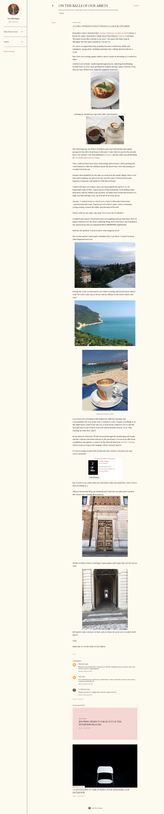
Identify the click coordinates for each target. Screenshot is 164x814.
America (122, 36)
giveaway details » (104, 471)
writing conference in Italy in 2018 (113, 33)
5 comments (86, 728)
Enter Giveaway (94, 477)
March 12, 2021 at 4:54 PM (85, 684)
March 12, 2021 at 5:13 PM (85, 695)
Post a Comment (78, 699)
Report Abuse (9, 51)
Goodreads (99, 458)
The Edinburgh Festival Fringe (87, 158)
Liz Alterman (104, 463)
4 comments (80, 796)
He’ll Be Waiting (104, 461)
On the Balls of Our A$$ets (83, 5)
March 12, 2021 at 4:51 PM (85, 671)
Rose (80, 677)
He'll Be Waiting (127, 442)
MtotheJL (81, 664)
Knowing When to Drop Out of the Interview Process (100, 723)
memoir (109, 155)
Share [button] (54, 22)
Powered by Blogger (97, 808)
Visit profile (13, 22)
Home (61, 13)
